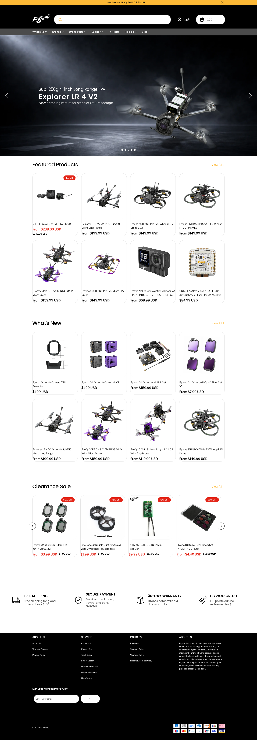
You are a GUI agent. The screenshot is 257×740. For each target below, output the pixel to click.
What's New (39, 32)
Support (97, 32)
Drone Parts (76, 32)
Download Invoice (89, 666)
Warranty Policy (137, 655)
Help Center (86, 678)
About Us (36, 643)
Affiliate (114, 32)
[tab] (122, 150)
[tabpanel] (128, 95)
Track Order (86, 655)
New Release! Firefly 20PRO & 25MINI (126, 2)
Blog (145, 32)
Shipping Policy (137, 649)
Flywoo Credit (87, 649)
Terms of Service (40, 649)
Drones (56, 32)
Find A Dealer (87, 661)
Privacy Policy (38, 655)
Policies (129, 32)
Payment (134, 643)
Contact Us (86, 643)
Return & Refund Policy (141, 661)
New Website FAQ (89, 672)
